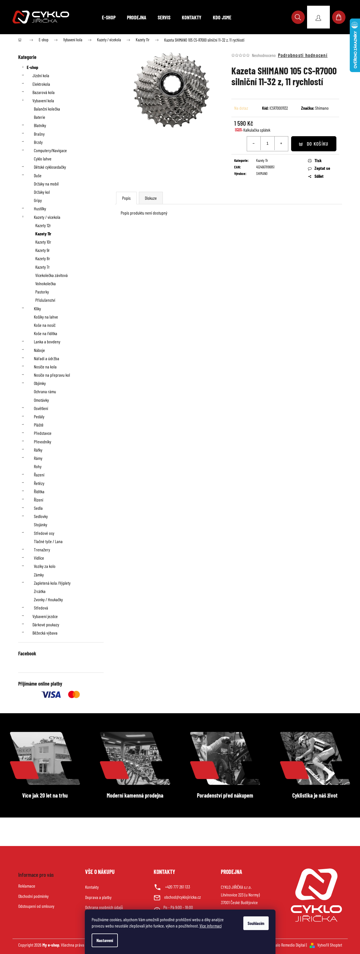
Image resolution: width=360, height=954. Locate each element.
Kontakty (92, 887)
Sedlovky (41, 516)
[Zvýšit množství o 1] (281, 143)
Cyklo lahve (43, 158)
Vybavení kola (43, 100)
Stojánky (40, 524)
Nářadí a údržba (46, 358)
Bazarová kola (43, 92)
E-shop (32, 67)
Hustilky (40, 208)
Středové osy (44, 533)
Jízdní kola (40, 75)
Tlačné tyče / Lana (48, 541)
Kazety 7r (42, 267)
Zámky (39, 574)
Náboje (39, 350)
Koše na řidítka (45, 333)
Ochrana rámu (45, 391)
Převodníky (42, 441)
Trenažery (42, 549)
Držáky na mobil (46, 183)
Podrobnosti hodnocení (303, 55)
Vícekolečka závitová (51, 275)
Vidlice (39, 557)
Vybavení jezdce (45, 616)
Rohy (38, 466)
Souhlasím (256, 923)
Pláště (39, 424)
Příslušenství (45, 300)
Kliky (37, 308)
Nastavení (104, 940)
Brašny (39, 133)
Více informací (210, 925)
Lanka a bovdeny (47, 341)
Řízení (38, 499)
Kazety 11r (43, 233)
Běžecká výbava (44, 632)
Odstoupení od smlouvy (36, 906)
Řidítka (39, 491)
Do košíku (317, 143)
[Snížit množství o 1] (254, 143)
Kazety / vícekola (47, 217)
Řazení (39, 474)
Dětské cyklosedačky (50, 167)
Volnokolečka (45, 283)
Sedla (38, 508)
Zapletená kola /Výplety (52, 583)
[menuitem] (108, 17)
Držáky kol (42, 192)
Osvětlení (41, 408)
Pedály (39, 416)
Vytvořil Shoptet (329, 944)
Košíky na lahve (46, 316)
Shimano (322, 108)
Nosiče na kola (45, 366)
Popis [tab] (126, 198)
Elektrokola (41, 84)
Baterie (39, 117)
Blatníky (40, 125)
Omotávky (41, 400)
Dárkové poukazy (45, 624)
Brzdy (38, 142)
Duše (38, 175)
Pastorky (42, 291)
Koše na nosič (44, 325)
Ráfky (38, 449)
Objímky (40, 383)
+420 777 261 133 (177, 886)
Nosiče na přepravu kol (52, 375)
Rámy (38, 458)
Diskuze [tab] (151, 198)
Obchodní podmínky (33, 896)
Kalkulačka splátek (256, 129)
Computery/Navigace (50, 150)
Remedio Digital (293, 944)
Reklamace (26, 885)
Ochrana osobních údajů (104, 907)
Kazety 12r (43, 225)
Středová (41, 607)
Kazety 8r (42, 258)
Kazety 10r (43, 241)
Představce (43, 433)
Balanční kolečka (47, 108)
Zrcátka (40, 591)
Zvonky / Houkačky (48, 599)
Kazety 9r (42, 250)
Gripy (38, 200)
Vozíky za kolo (44, 566)
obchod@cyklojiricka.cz (182, 897)
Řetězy (39, 483)
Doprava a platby (98, 897)
